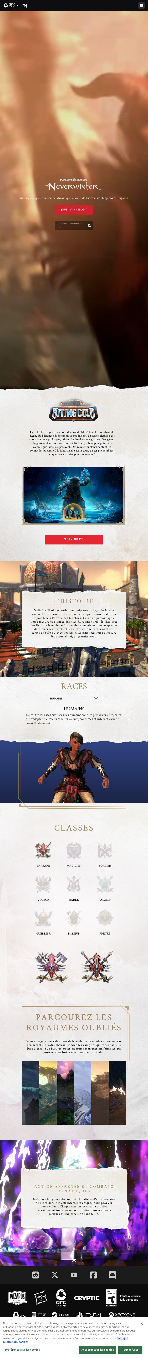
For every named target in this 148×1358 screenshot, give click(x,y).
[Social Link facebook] (93, 1275)
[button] (11, 5)
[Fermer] (142, 1323)
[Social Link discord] (112, 1275)
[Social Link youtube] (74, 1275)
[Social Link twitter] (54, 1274)
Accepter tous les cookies (98, 1349)
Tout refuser (130, 1349)
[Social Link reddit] (35, 1275)
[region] (74, 1337)
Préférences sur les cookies (22, 1349)
